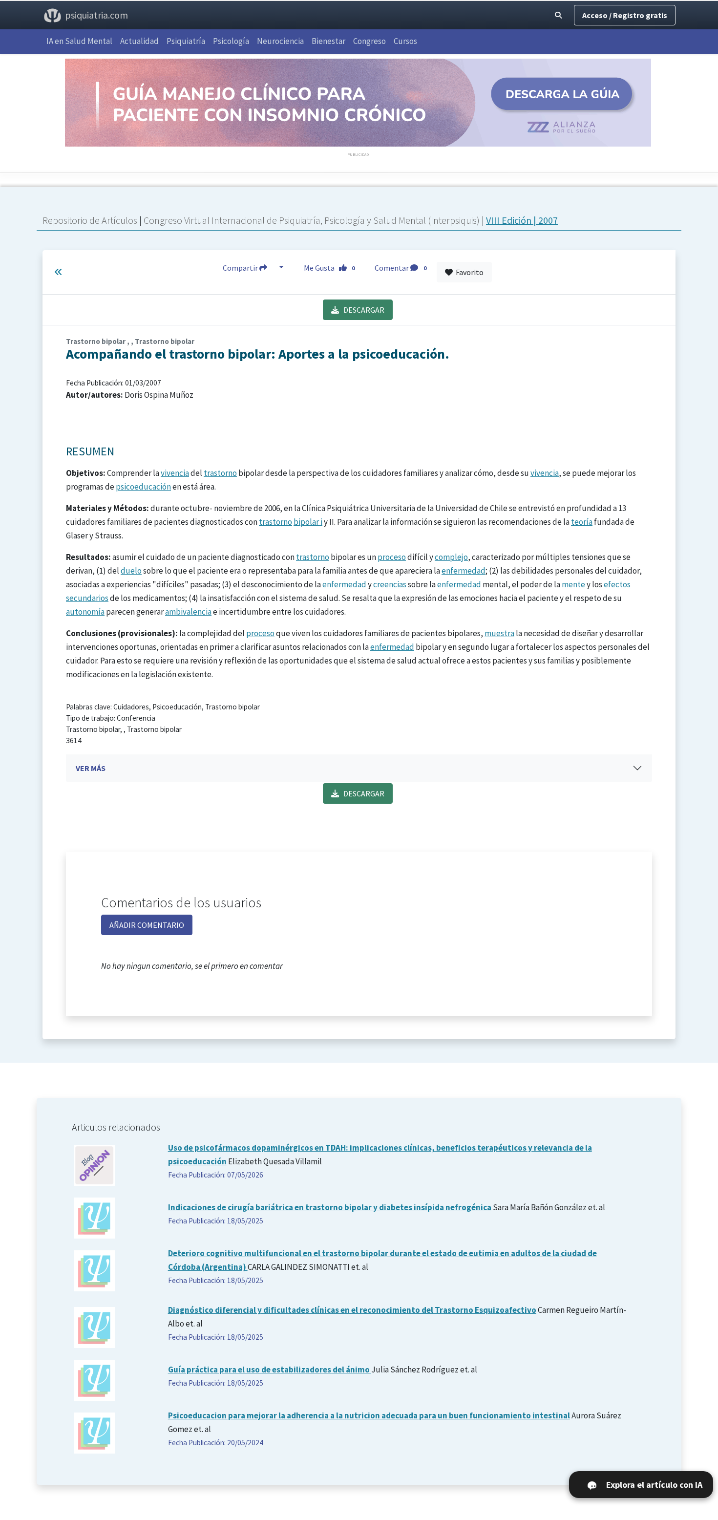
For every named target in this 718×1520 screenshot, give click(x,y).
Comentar (400, 268)
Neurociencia (280, 41)
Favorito (468, 272)
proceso (392, 557)
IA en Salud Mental (79, 41)
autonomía (85, 611)
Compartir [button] (241, 268)
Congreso (369, 41)
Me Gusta (329, 268)
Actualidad (139, 41)
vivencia (175, 473)
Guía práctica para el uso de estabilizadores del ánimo (269, 1369)
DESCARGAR (361, 310)
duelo (131, 570)
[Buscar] (558, 15)
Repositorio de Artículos (89, 220)
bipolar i (308, 521)
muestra (499, 633)
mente (573, 584)
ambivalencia (188, 611)
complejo (451, 557)
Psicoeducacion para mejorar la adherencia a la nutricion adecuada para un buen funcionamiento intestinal (369, 1415)
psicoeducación (143, 486)
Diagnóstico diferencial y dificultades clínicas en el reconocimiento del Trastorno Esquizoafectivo (352, 1310)
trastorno (220, 473)
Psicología (231, 41)
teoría (581, 521)
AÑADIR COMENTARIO (146, 925)
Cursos (405, 41)
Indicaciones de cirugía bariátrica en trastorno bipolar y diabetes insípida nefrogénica (329, 1207)
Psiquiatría (186, 41)
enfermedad (464, 570)
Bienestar (328, 41)
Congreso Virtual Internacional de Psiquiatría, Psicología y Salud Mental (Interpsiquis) (313, 220)
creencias (389, 584)
